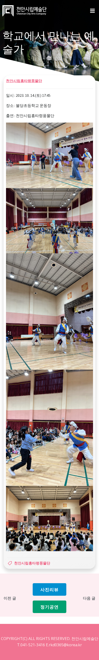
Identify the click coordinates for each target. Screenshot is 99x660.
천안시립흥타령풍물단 (24, 80)
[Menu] (92, 11)
